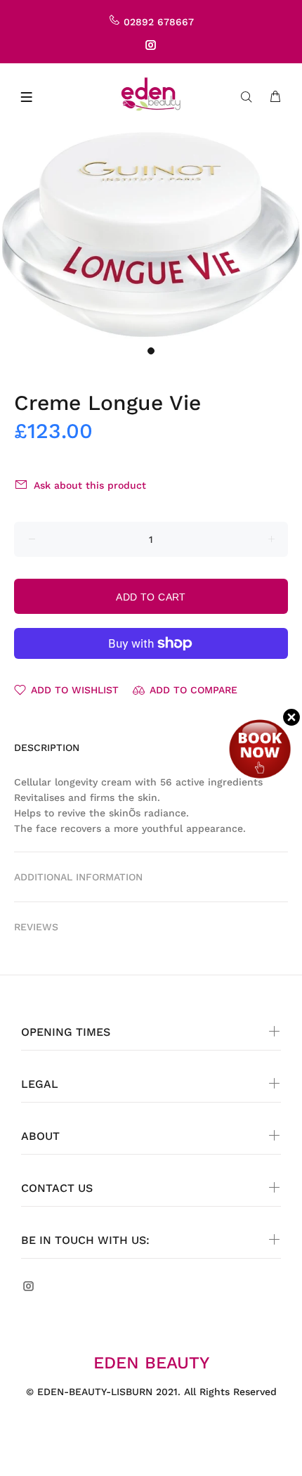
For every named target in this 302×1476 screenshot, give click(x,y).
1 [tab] (151, 350)
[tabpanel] (151, 234)
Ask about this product (90, 485)
